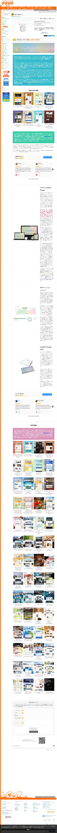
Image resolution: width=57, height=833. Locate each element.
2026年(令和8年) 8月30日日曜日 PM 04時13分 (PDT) (48, 12)
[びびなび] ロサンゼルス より (16, 16)
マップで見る (4, 21)
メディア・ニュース (6, 64)
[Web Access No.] (34, 8)
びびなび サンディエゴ (46, 805)
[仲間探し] (8, 8)
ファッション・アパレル (6, 41)
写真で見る (4, 23)
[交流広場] (19, 8)
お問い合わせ (25, 83)
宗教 (3, 65)
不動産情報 (25, 807)
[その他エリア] (50, 8)
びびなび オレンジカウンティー (48, 804)
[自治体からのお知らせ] (9, 7)
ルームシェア (26, 808)
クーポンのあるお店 (5, 31)
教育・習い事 (5, 49)
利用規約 (3, 798)
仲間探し (25, 810)
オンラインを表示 (5, 34)
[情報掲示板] (36, 7)
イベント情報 (17, 805)
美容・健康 (4, 52)
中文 (54, 820)
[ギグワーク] (29, 8)
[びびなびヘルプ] (39, 8)
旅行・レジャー (5, 45)
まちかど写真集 (35, 808)
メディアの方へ (4, 814)
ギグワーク (16, 810)
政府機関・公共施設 (6, 55)
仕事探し (16, 808)
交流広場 (34, 807)
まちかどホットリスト (18, 804)
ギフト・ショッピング (6, 39)
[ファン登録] (42, 18)
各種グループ (5, 68)
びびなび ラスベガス (46, 806)
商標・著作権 (8, 798)
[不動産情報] (49, 7)
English (49, 819)
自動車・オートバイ (6, 58)
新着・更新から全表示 (5, 18)
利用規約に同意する (34, 729)
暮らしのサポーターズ (36, 803)
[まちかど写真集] (23, 8)
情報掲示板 (16, 809)
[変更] (54, 746)
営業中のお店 (4, 30)
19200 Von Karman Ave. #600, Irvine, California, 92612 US (42, 22)
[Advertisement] (6, 119)
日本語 (45, 819)
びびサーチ (35, 810)
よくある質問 (4, 807)
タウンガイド (6, 14)
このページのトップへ (51, 798)
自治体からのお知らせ (36, 804)
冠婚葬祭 (4, 51)
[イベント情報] (28, 7)
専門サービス (5, 61)
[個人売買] (40, 7)
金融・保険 (4, 59)
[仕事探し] (32, 7)
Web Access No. (35, 811)
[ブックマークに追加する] (51, 18)
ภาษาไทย (44, 820)
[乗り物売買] (44, 7)
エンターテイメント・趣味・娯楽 (6, 43)
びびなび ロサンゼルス (46, 803)
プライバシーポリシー (15, 798)
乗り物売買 (25, 804)
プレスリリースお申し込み (6, 813)
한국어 (49, 820)
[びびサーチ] (3, 7)
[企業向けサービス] (45, 8)
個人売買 (25, 803)
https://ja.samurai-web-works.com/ (38, 25)
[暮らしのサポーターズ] (13, 8)
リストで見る (4, 20)
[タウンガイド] (16, 7)
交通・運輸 (4, 46)
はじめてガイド (4, 804)
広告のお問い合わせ (5, 812)
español (54, 819)
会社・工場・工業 (5, 62)
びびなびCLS (4, 803)
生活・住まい (5, 48)
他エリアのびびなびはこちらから (51, 809)
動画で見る (4, 24)
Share (50, 35)
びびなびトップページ (6, 90)
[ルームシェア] (3, 8)
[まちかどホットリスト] (21, 7)
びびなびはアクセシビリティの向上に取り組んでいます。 (50, 816)
